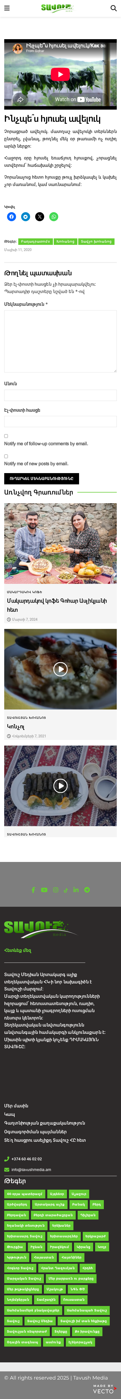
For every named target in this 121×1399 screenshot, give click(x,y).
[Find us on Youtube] (44, 890)
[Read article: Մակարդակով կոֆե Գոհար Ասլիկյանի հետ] (60, 543)
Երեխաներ (61, 1225)
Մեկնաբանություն (26, 304)
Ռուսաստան (74, 1299)
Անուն (10, 384)
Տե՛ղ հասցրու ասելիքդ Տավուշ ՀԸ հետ (45, 1140)
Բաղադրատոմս (35, 241)
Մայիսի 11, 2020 (18, 250)
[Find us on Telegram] (87, 890)
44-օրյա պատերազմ (24, 1194)
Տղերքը (61, 1331)
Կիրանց (83, 1247)
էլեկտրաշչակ (80, 1342)
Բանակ (78, 1204)
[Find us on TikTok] (66, 890)
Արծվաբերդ (17, 1204)
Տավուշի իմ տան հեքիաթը (83, 1321)
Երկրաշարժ (96, 1236)
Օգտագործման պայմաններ (35, 1132)
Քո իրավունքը (87, 1331)
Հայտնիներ (72, 1257)
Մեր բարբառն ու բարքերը (71, 1278)
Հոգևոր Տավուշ (20, 1268)
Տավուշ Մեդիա (40, 1321)
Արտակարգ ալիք (50, 1204)
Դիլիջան (88, 1215)
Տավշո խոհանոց (96, 241)
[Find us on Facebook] (33, 890)
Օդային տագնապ (22, 1342)
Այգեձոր (57, 1194)
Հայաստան (44, 1257)
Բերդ (97, 1204)
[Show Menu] (7, 8)
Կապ (9, 1114)
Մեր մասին (16, 1106)
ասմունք (53, 1342)
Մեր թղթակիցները (23, 1289)
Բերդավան (16, 1215)
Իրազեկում (59, 1247)
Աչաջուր (79, 1194)
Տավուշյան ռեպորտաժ (27, 1331)
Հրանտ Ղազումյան (58, 1268)
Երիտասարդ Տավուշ (24, 1236)
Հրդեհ (87, 1268)
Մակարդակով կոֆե (24, 592)
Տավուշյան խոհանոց (26, 717)
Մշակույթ (55, 1289)
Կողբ (102, 1247)
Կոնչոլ (16, 726)
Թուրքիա (15, 1247)
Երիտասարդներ (64, 1236)
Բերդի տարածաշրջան (53, 1215)
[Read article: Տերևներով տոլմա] (60, 786)
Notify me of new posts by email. (36, 464)
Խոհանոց (66, 241)
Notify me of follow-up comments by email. (46, 444)
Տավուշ (13, 1321)
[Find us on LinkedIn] (76, 890)
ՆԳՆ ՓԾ (78, 1289)
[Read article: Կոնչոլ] (60, 669)
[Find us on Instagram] (55, 890)
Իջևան (36, 1247)
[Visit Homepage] (60, 8)
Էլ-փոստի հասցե (22, 410)
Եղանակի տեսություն (26, 1225)
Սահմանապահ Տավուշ (87, 1310)
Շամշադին (46, 1299)
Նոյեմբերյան (18, 1299)
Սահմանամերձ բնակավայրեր (33, 1310)
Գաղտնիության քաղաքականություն (44, 1123)
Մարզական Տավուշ (24, 1278)
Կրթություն (16, 1257)
